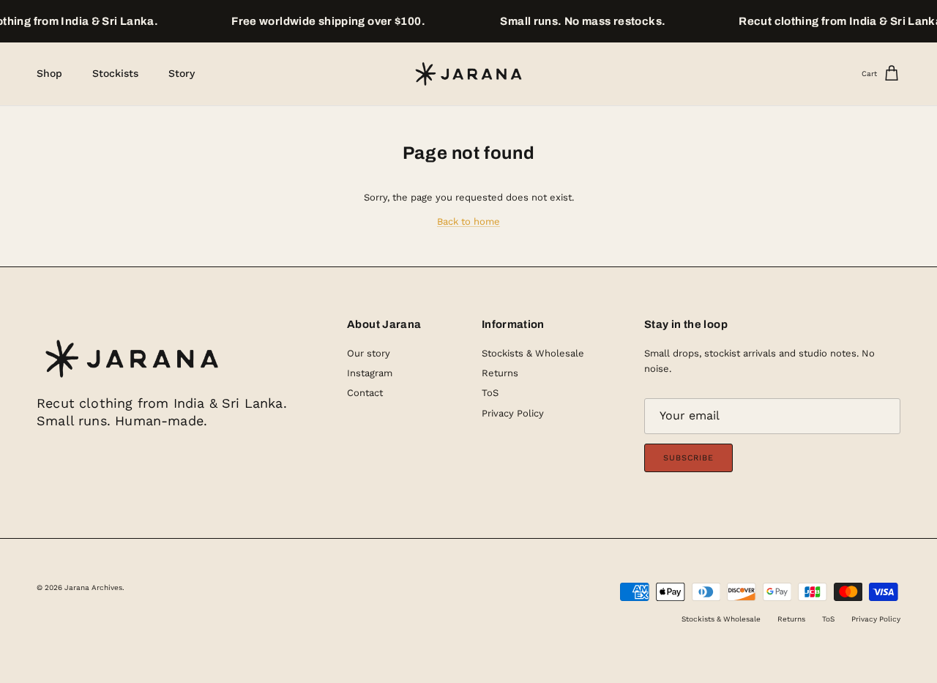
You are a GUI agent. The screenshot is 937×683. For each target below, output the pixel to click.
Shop (49, 73)
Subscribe (688, 458)
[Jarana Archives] (468, 74)
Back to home (468, 221)
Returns (500, 372)
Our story (368, 353)
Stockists (115, 73)
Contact (365, 392)
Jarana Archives (93, 587)
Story (181, 73)
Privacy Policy (513, 413)
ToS (490, 392)
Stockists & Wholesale (533, 353)
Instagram (369, 372)
